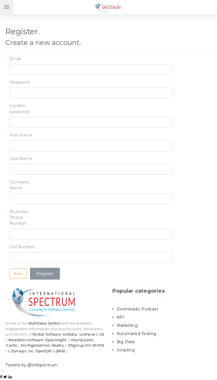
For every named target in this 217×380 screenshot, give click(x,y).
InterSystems (82, 339)
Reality (58, 345)
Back (18, 273)
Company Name (19, 185)
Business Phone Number (19, 217)
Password (19, 82)
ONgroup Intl (79, 345)
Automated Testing (136, 333)
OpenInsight (56, 339)
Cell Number (22, 246)
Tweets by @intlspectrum (31, 365)
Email (15, 58)
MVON (98, 345)
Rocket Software (46, 334)
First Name (21, 135)
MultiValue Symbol (44, 323)
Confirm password (19, 108)
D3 (101, 334)
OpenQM (43, 350)
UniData (70, 334)
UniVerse (87, 334)
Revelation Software (25, 339)
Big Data (126, 341)
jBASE (60, 350)
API (120, 317)
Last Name (21, 158)
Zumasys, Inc (22, 350)
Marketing (127, 325)
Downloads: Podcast (137, 309)
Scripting (126, 350)
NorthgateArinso (35, 345)
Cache (11, 345)
